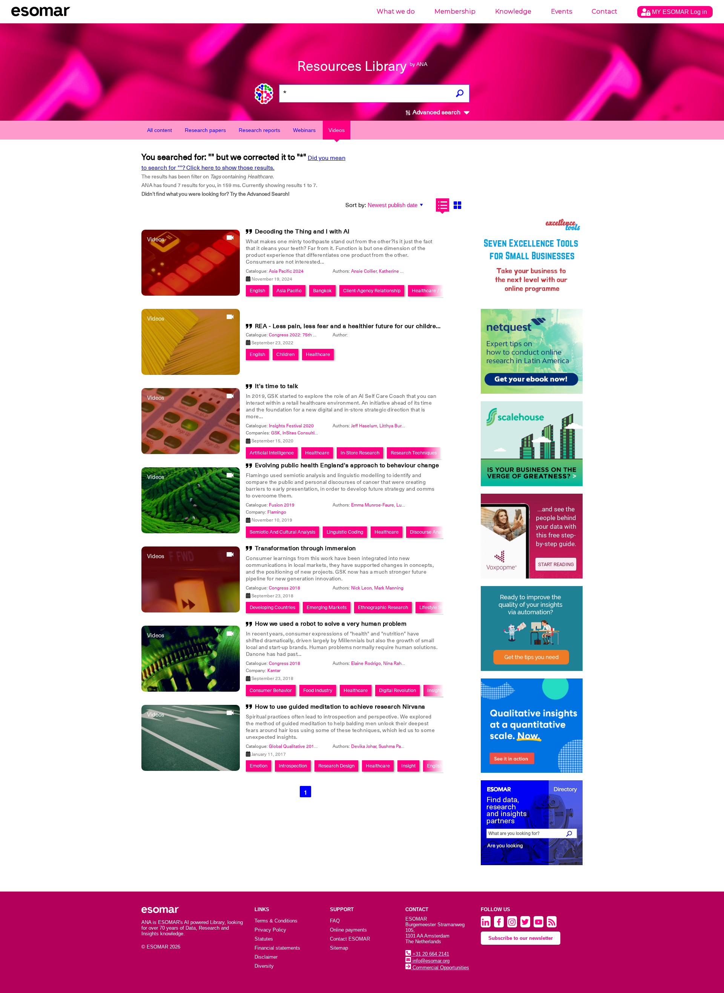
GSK (275, 433)
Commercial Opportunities (440, 967)
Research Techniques (414, 453)
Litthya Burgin (393, 426)
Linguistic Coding (345, 532)
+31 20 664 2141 (430, 954)
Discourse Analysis (430, 532)
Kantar (274, 671)
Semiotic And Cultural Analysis (282, 532)
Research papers (205, 130)
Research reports (259, 130)
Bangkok (322, 290)
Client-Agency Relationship (371, 290)
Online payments (348, 930)
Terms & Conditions (276, 921)
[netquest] (532, 351)
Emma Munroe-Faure (372, 505)
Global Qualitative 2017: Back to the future (312, 746)
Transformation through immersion (305, 548)
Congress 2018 (284, 588)
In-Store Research (360, 453)
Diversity (264, 966)
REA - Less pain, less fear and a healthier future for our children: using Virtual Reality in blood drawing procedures (420, 326)
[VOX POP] (532, 536)
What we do (396, 11)
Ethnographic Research (383, 607)
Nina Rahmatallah (401, 663)
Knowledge (513, 11)
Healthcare (318, 354)
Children (285, 354)
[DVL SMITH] (532, 258)
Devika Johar (363, 746)
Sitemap (339, 948)
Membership (455, 11)
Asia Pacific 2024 (286, 271)
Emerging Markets (327, 607)
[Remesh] (532, 725)
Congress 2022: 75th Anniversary (303, 335)
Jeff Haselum (364, 426)
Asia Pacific (289, 290)
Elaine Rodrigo (366, 663)
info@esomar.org (430, 961)
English (257, 290)
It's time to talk (276, 386)
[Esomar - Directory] (532, 822)
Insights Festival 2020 (291, 426)
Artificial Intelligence (272, 453)
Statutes (264, 939)
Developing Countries (272, 607)
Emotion (258, 766)
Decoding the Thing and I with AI (302, 231)
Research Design (336, 766)
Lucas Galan (408, 505)
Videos (336, 130)
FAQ (335, 921)
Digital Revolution (397, 690)
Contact (604, 11)
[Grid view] (457, 205)
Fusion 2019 (282, 505)
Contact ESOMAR (350, 939)
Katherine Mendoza (399, 271)
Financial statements (277, 948)
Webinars (304, 130)
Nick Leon (361, 588)
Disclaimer (266, 957)
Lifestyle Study (434, 607)
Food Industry (317, 690)
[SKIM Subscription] (532, 628)
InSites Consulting (301, 433)
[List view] (442, 205)
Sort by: (355, 205)
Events (561, 11)
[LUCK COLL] (532, 443)
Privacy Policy (270, 930)
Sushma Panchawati (399, 746)
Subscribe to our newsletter (520, 938)
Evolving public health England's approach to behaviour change (347, 465)
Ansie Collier (364, 271)
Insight (434, 690)
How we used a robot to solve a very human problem (331, 624)
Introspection (293, 766)
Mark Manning (388, 588)
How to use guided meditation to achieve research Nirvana (340, 707)
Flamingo (276, 512)
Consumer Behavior (271, 690)
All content (159, 130)
